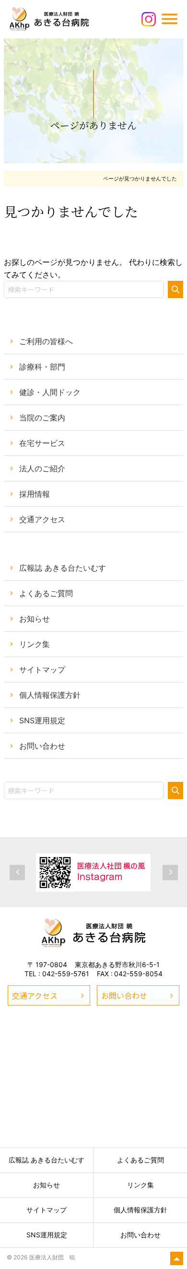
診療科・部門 (42, 366)
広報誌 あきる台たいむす (62, 568)
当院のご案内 (42, 417)
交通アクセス (42, 519)
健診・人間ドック (50, 392)
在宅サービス (42, 443)
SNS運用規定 (42, 720)
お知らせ (34, 618)
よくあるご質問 (46, 593)
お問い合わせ (42, 746)
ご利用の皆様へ (46, 341)
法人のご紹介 (42, 468)
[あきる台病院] (49, 19)
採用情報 (34, 494)
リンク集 (34, 644)
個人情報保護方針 (50, 695)
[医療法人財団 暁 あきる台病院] (93, 934)
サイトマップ (42, 669)
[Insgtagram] (148, 18)
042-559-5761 (65, 974)
